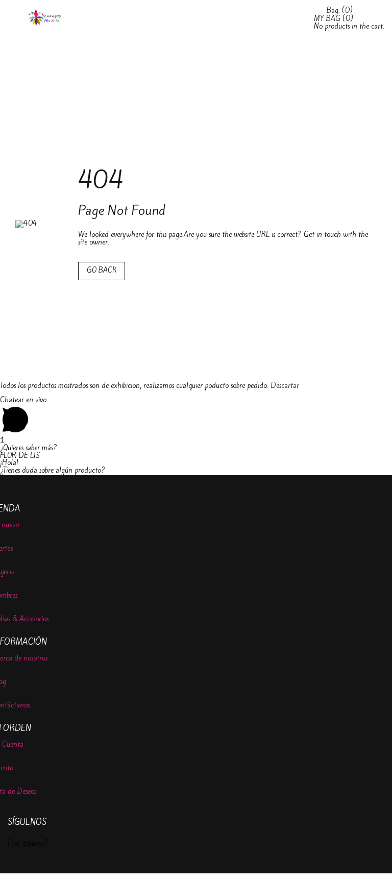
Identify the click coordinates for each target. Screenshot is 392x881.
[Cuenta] (301, 26)
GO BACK (101, 270)
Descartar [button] (285, 385)
